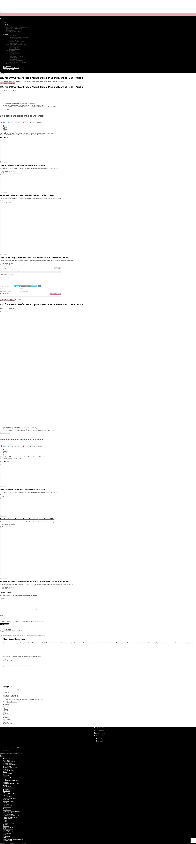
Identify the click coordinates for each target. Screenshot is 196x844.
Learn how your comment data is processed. (33, 635)
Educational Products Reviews (11, 783)
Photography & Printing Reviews (11, 815)
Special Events (7, 833)
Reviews (5, 824)
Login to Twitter (34, 286)
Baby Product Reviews (9, 761)
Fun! (4, 792)
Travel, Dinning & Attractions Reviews (13, 839)
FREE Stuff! (6, 789)
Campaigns (6, 769)
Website (2, 618)
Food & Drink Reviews (9, 788)
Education (5, 782)
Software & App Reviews (9, 832)
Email (21, 288)
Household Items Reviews (10, 798)
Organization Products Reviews (11, 811)
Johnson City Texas (8, 801)
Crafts (4, 779)
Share (5, 126)
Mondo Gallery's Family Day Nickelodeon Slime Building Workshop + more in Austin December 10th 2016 (34, 258)
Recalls (5, 820)
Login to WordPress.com (26, 286)
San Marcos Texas (8, 829)
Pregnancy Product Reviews (10, 817)
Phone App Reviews (8, 814)
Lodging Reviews (7, 805)
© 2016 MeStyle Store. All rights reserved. (11, 753)
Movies (5, 808)
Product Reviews (7, 818)
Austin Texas (19, 81)
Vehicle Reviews (7, 840)
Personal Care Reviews (9, 813)
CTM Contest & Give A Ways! (11, 780)
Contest (5, 776)
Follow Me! (6, 692)
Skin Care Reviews (8, 830)
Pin (5, 130)
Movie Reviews (7, 807)
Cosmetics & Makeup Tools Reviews (13, 778)
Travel (4, 837)
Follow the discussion (59, 268)
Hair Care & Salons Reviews (10, 794)
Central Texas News (9, 81)
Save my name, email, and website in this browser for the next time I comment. (23, 621)
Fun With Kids (6, 791)
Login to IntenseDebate (17, 286)
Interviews (6, 799)
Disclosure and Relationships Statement (22, 115)
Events (5, 785)
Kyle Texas (6, 804)
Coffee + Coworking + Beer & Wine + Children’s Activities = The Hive (22, 165)
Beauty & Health (7, 763)
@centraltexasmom (12, 702)
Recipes (5, 821)
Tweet (6, 127)
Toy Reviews (6, 836)
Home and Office (7, 797)
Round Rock (6, 826)
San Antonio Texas (8, 827)
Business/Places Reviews (10, 767)
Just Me (5, 802)
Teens (4, 834)
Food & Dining (11, 83)
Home (1, 81)
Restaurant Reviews (8, 823)
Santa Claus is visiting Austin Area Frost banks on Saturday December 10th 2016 (27, 195)
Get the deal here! (4, 109)
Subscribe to (3, 293)
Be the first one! (20, 271)
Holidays (5, 795)
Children (5, 772)
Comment (3, 598)
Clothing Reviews (7, 773)
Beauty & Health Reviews (10, 764)
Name (1, 288)
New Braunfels (7, 810)
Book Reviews (7, 766)
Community (6, 775)
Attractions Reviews (8, 759)
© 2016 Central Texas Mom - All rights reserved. (13, 843)
